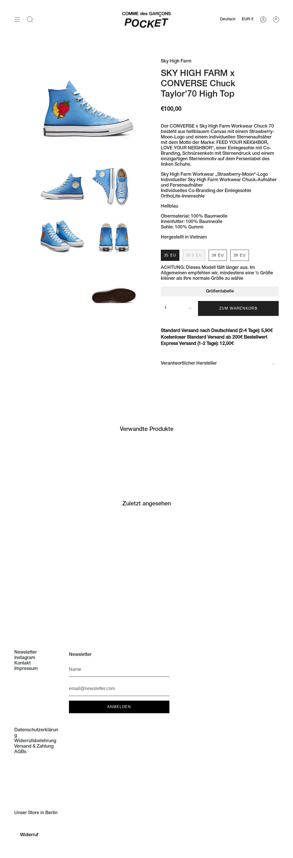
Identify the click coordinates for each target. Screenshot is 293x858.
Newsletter (25, 652)
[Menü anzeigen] (17, 19)
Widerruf (29, 835)
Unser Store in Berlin (36, 813)
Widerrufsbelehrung (35, 741)
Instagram (24, 658)
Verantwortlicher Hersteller (189, 363)
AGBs (20, 752)
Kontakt (22, 663)
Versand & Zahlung (34, 746)
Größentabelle (220, 291)
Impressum (26, 669)
